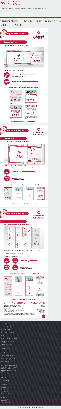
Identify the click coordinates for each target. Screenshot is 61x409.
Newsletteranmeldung (27, 14)
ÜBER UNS (36, 14)
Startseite (4, 9)
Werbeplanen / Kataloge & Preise (23, 9)
